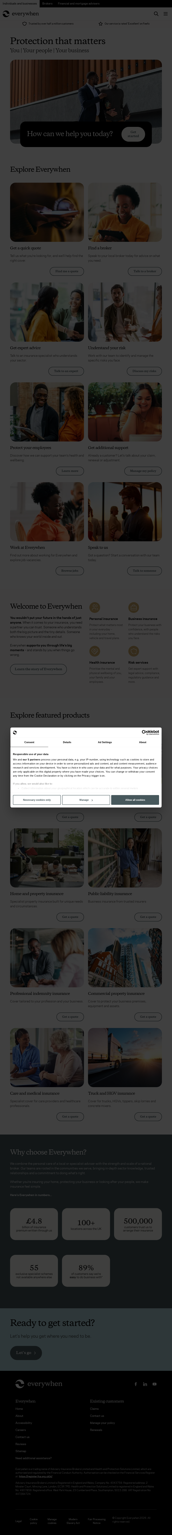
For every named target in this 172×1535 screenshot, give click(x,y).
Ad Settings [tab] (105, 742)
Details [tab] (67, 742)
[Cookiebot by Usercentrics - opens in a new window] (144, 732)
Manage (84, 799)
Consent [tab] (29, 742)
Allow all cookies (135, 799)
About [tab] (142, 742)
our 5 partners (31, 759)
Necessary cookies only (37, 799)
